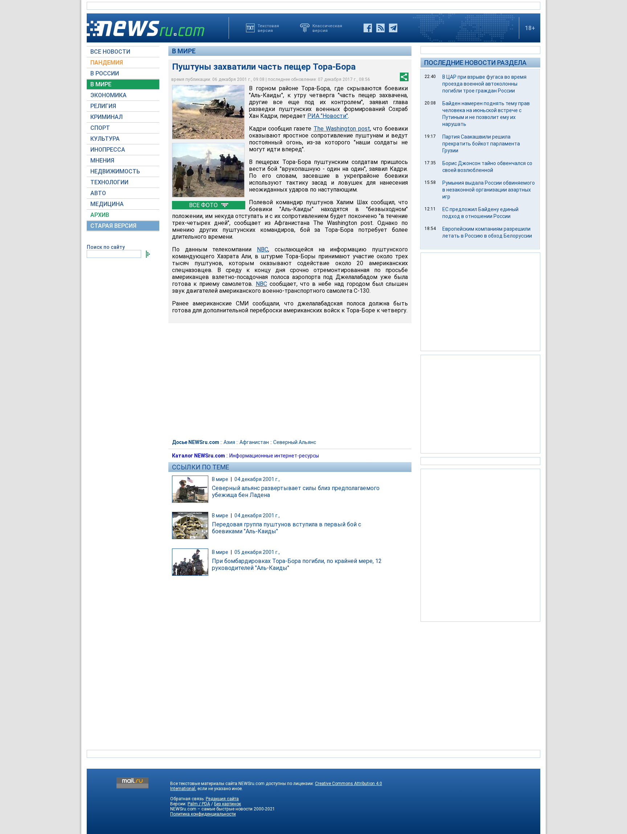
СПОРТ (100, 127)
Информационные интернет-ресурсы (274, 456)
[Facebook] (368, 28)
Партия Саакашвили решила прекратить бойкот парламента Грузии (481, 143)
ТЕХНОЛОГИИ (109, 182)
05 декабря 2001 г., (257, 552)
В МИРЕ (100, 84)
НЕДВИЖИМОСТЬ (115, 171)
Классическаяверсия (327, 28)
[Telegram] (393, 28)
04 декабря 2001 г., (257, 479)
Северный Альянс (294, 442)
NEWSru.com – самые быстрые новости (211, 809)
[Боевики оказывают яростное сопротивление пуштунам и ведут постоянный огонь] (208, 170)
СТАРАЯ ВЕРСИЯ (113, 225)
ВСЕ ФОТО (204, 205)
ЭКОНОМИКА (108, 95)
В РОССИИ (104, 73)
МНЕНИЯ (102, 160)
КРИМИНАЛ (106, 117)
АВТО (98, 193)
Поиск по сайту (106, 247)
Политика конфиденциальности (203, 814)
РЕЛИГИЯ (103, 106)
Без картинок (227, 803)
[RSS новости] (380, 28)
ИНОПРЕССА (107, 149)
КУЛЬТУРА (105, 138)
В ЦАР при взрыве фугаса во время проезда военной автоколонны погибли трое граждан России (484, 84)
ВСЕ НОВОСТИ (110, 51)
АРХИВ (99, 214)
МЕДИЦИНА (107, 204)
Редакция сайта (222, 798)
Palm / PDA (199, 803)
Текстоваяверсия (268, 28)
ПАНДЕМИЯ (106, 62)
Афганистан (254, 442)
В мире (184, 51)
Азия (229, 442)
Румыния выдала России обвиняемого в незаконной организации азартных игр (488, 190)
